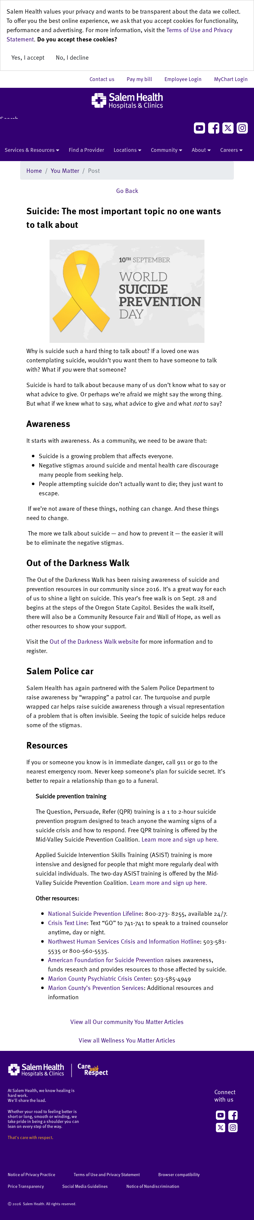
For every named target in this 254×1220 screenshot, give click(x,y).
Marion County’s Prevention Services (96, 987)
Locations (125, 150)
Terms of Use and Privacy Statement (107, 1174)
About (199, 150)
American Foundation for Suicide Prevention (106, 959)
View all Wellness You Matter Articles (127, 1040)
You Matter (65, 170)
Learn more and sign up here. (180, 839)
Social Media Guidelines (85, 1186)
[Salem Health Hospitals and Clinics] (127, 101)
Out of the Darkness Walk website (94, 641)
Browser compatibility (178, 1174)
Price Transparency (26, 1186)
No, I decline (72, 57)
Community (164, 150)
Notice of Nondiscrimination (152, 1186)
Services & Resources (30, 150)
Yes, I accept (27, 57)
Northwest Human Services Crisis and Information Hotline (124, 941)
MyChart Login (231, 79)
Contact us (105, 79)
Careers (229, 150)
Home (34, 170)
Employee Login (186, 79)
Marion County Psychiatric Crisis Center (99, 978)
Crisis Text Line (67, 922)
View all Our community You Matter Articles (127, 1021)
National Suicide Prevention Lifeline (95, 913)
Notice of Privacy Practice (31, 1174)
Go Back (127, 190)
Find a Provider (86, 150)
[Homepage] (58, 1075)
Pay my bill (142, 79)
